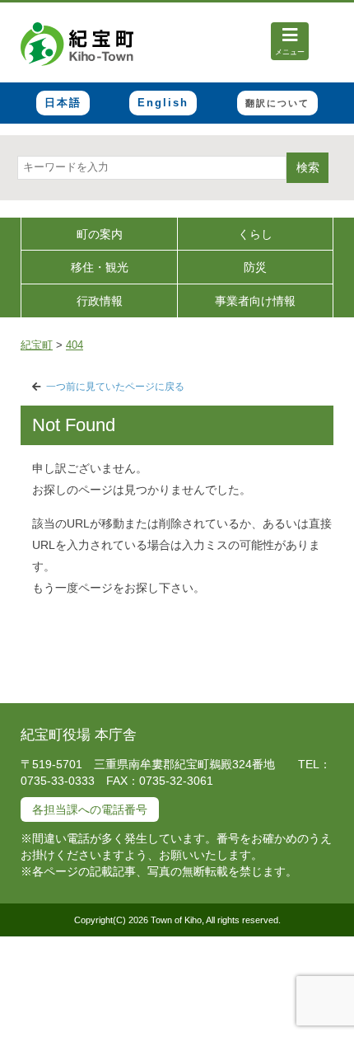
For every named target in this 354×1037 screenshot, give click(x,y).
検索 (307, 167)
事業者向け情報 (255, 300)
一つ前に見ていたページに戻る (115, 386)
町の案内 (100, 234)
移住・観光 (99, 267)
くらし (255, 234)
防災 (255, 267)
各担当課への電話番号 (89, 809)
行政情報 (100, 300)
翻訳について (277, 103)
